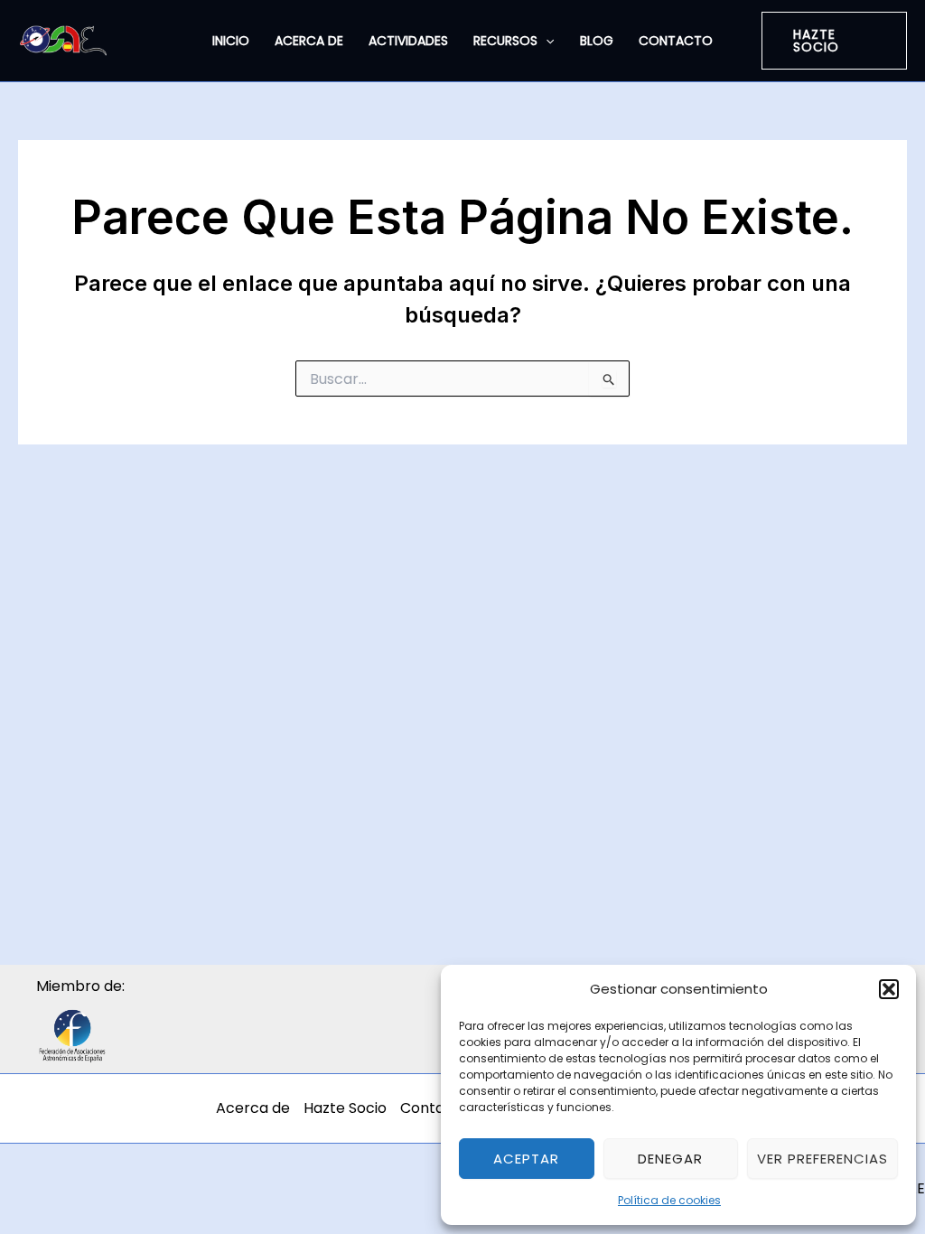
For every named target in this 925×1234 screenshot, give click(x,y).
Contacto (676, 41)
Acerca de (309, 41)
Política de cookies (669, 1200)
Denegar (670, 1158)
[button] (889, 989)
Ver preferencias (822, 1158)
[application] (545, 40)
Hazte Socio (345, 1108)
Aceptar (526, 1158)
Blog (596, 41)
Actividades (408, 41)
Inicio (230, 41)
